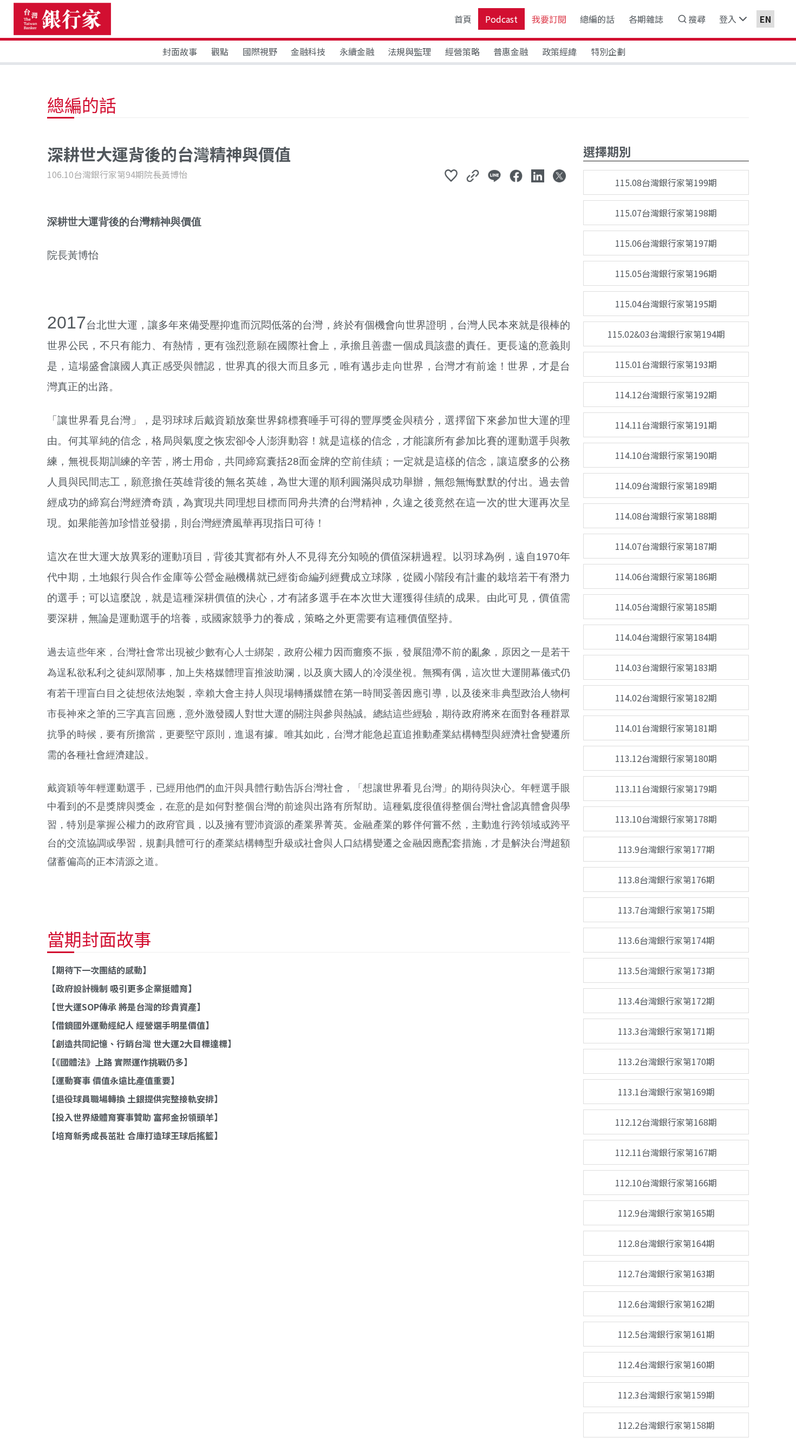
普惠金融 (510, 51)
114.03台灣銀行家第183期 (666, 667)
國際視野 (260, 51)
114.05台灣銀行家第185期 (666, 606)
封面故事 (179, 51)
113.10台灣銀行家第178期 (666, 818)
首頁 (463, 18)
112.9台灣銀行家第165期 (666, 1212)
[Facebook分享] (516, 175)
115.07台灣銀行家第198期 (666, 212)
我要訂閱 (549, 18)
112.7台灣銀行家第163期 (666, 1273)
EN (765, 18)
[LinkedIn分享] (538, 175)
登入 (727, 18)
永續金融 (357, 51)
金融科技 (308, 51)
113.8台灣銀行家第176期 (666, 879)
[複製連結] (473, 175)
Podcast (501, 18)
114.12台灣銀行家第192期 (666, 394)
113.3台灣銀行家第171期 (666, 1031)
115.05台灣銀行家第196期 (666, 273)
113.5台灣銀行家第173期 (666, 970)
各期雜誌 (646, 18)
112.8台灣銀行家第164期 (666, 1243)
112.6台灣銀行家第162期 (666, 1303)
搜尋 (697, 18)
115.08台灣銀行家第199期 (666, 182)
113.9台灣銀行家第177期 (666, 849)
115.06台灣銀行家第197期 (666, 243)
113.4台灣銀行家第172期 (666, 1000)
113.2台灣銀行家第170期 (666, 1061)
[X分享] (559, 175)
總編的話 (597, 18)
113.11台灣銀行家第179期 (666, 788)
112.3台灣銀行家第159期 (666, 1394)
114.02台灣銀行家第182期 (666, 697)
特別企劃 (608, 51)
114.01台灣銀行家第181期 (666, 727)
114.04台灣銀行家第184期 (666, 637)
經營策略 (462, 51)
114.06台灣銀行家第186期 (666, 576)
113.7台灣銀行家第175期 (666, 909)
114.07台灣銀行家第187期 (666, 546)
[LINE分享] (494, 175)
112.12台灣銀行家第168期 (666, 1121)
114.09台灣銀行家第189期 (666, 485)
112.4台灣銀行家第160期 (666, 1364)
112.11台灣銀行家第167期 (666, 1152)
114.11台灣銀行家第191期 (666, 424)
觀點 (220, 51)
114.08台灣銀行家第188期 (666, 515)
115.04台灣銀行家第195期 (666, 303)
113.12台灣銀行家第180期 (666, 758)
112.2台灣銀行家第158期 (666, 1425)
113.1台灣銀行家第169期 (666, 1091)
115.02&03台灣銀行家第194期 (666, 333)
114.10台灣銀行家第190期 (666, 455)
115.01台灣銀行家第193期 (666, 364)
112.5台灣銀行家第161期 (666, 1334)
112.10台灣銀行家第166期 (666, 1182)
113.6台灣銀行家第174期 (666, 940)
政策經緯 (559, 51)
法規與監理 (409, 51)
